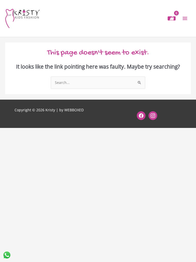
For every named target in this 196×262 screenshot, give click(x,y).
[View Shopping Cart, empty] (172, 18)
